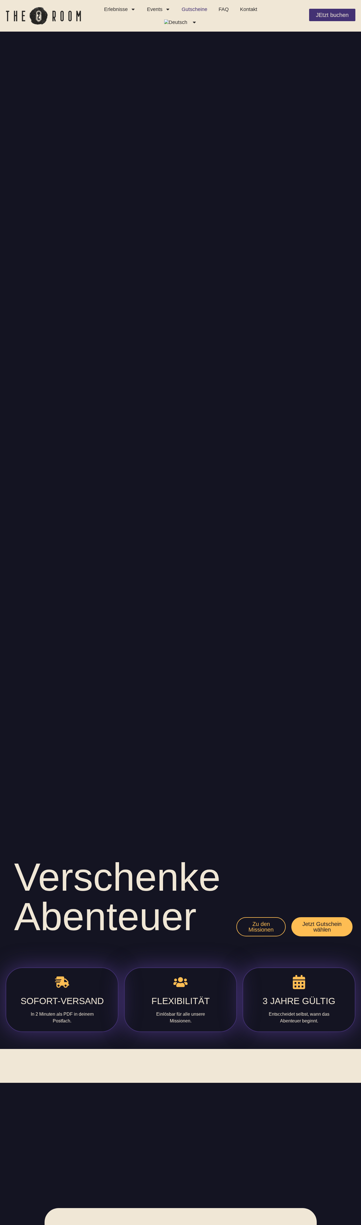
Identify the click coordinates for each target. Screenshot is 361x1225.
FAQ (224, 9)
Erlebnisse (116, 9)
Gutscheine (194, 9)
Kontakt (248, 9)
